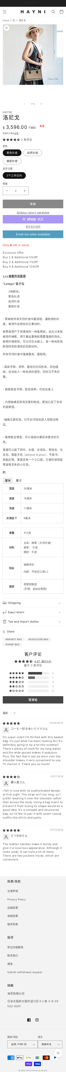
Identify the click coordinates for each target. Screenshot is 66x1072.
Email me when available (33, 234)
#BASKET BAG (14, 639)
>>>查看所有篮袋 (14, 276)
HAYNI (28, 1070)
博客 (10, 963)
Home (6, 20)
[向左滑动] (25, 104)
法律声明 (12, 891)
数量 (5, 183)
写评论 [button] (33, 700)
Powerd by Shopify (39, 1070)
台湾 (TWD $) (19, 1044)
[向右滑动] (41, 104)
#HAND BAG (12, 644)
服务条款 (12, 924)
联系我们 (12, 955)
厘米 (8, 480)
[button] (5, 12)
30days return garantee (33, 212)
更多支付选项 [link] (33, 226)
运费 (16, 133)
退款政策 (12, 915)
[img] (11, 723)
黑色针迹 (12, 152)
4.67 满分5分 (43, 661)
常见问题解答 (15, 947)
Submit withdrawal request (24, 972)
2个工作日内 (14, 175)
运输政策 (12, 907)
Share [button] (10, 631)
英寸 (19, 480)
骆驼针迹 (12, 160)
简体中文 (47, 1044)
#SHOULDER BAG (38, 639)
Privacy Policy (16, 899)
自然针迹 (32, 152)
